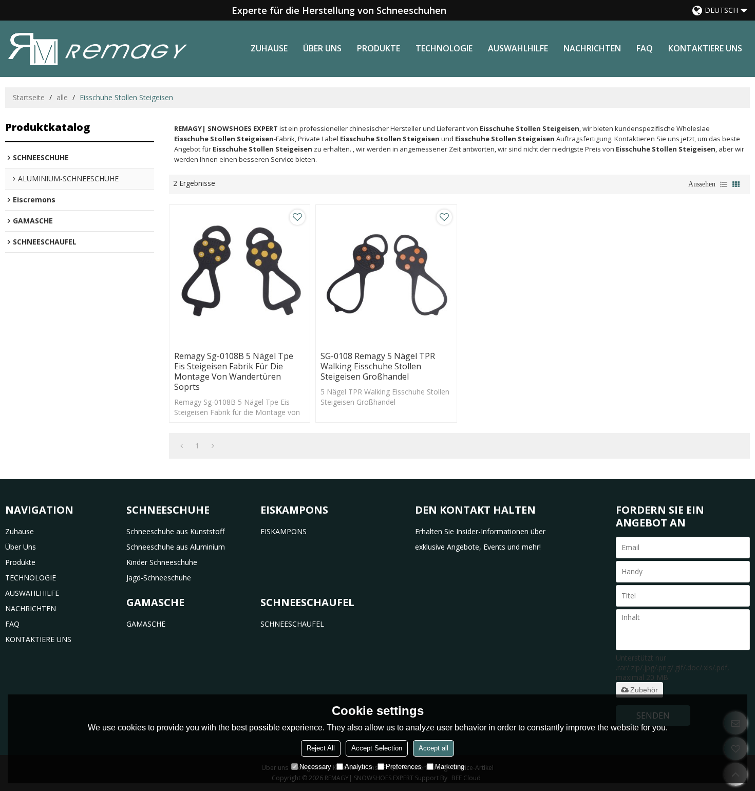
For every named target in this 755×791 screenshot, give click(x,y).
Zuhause (269, 48)
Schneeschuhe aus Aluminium (175, 547)
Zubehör (644, 690)
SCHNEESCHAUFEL (292, 624)
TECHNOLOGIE (444, 48)
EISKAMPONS (283, 531)
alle (62, 97)
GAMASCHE (145, 624)
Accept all (433, 748)
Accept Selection (376, 748)
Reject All (321, 748)
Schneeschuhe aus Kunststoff (175, 531)
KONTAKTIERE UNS (705, 48)
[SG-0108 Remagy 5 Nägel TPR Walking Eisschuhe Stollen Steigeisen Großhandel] (385, 275)
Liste (724, 184)
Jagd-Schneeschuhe (158, 577)
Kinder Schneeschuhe (161, 562)
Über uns (322, 48)
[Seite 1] (181, 446)
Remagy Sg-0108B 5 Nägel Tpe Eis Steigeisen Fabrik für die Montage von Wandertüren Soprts (233, 371)
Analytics (358, 766)
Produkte (378, 48)
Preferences (404, 766)
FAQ (644, 48)
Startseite (29, 97)
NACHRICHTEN (592, 48)
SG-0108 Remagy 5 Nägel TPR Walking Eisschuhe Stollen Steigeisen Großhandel (377, 366)
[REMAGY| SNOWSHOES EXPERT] (97, 49)
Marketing (449, 766)
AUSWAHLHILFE (518, 48)
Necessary (315, 766)
